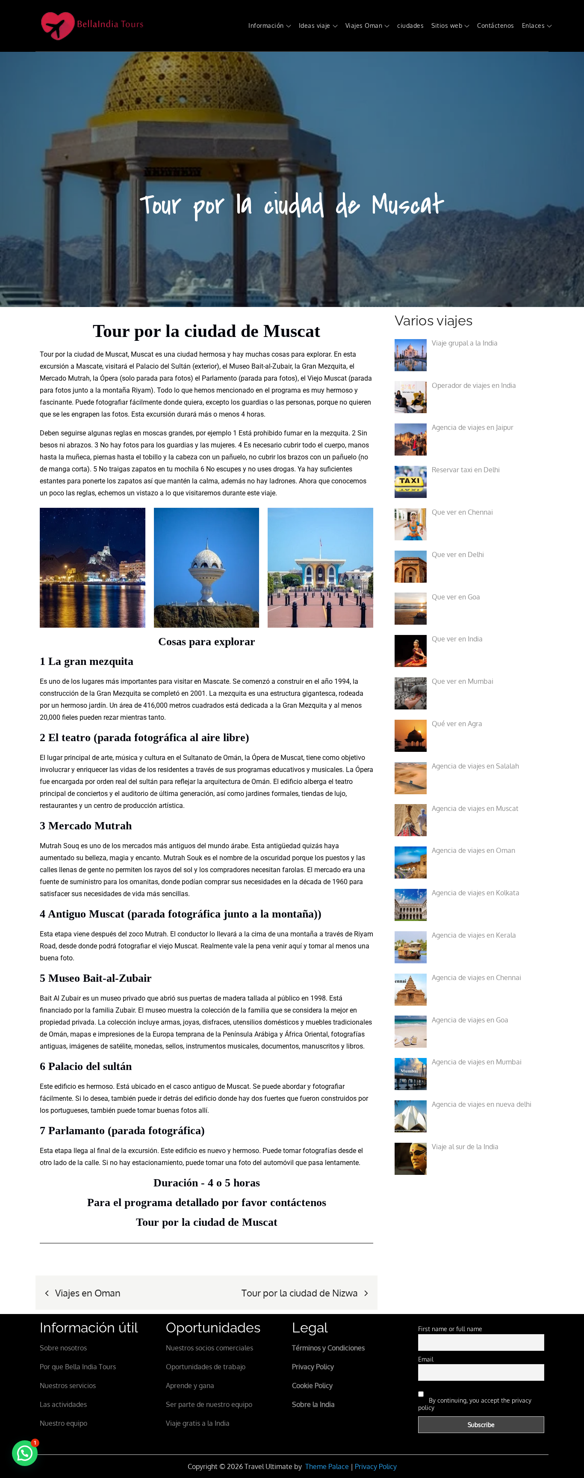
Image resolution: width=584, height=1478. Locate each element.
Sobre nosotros (63, 1348)
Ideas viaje (314, 25)
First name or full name (450, 1328)
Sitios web (446, 25)
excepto (217, 402)
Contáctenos (495, 25)
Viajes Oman (363, 25)
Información (265, 25)
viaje (268, 493)
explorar (318, 354)
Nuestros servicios (68, 1385)
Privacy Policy (376, 1466)
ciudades (410, 25)
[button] (25, 1453)
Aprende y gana (190, 1385)
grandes (180, 433)
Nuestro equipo (63, 1423)
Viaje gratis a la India (198, 1423)
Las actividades (63, 1404)
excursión (54, 366)
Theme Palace (327, 1466)
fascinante (56, 402)
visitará (116, 366)
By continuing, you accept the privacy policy (474, 1404)
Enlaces (533, 25)
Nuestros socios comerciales (209, 1348)
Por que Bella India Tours (78, 1366)
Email (426, 1359)
